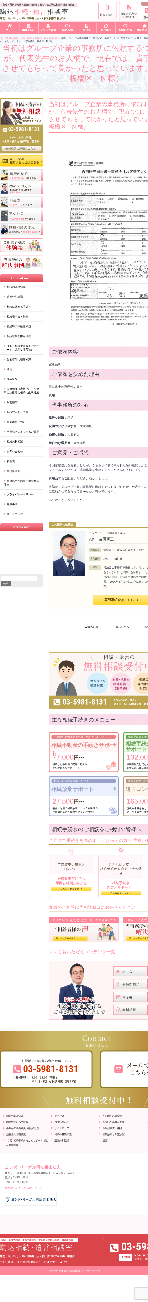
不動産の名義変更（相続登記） (23, 1128)
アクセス (59, 1115)
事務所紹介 (13, 471)
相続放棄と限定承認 (19, 336)
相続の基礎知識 (16, 286)
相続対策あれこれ (17, 412)
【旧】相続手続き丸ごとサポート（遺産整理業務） (21, 347)
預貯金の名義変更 (16, 1134)
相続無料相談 (15, 441)
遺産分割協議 (15, 296)
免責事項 (12, 504)
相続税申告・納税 (17, 316)
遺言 (9, 369)
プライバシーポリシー (20, 494)
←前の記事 (91, 627)
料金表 (11, 461)
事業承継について (17, 421)
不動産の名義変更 (112, 1115)
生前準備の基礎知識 (19, 359)
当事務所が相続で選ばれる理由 (21, 482)
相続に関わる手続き (19, 306)
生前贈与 (12, 402)
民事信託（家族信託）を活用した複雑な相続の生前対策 (21, 390)
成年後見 (12, 379)
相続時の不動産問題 (19, 326)
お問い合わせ (15, 451)
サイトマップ (15, 514)
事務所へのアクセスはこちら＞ (24, 1187)
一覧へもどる (121, 627)
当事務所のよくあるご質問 (23, 431)
